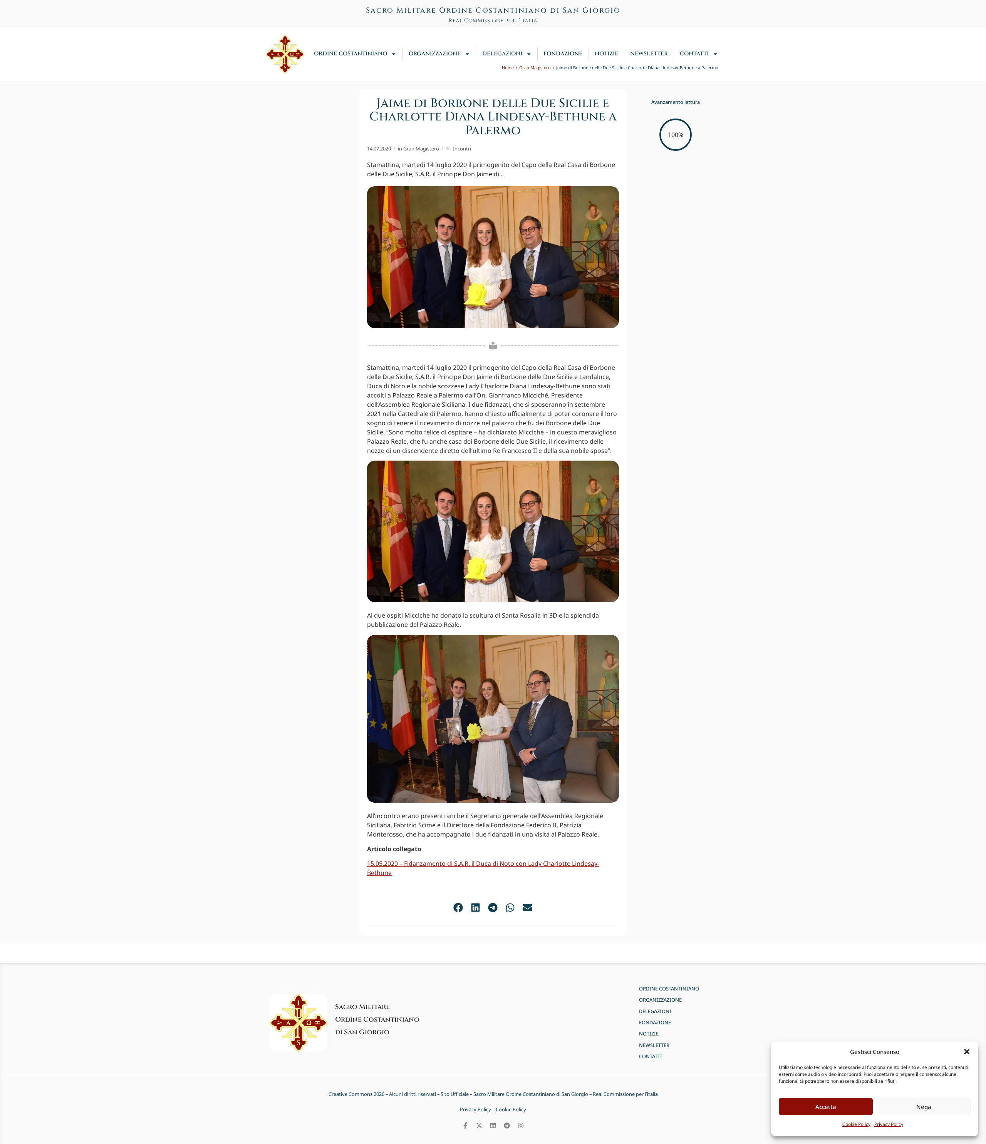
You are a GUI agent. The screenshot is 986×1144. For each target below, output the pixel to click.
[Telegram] (507, 1125)
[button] (967, 1051)
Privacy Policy (888, 1124)
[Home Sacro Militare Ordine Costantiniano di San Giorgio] (285, 54)
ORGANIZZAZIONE (435, 53)
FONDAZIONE (562, 53)
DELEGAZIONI (502, 53)
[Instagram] (521, 1125)
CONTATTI (694, 53)
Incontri (462, 148)
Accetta (825, 1107)
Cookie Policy (856, 1124)
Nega (923, 1107)
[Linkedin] (493, 1125)
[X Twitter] (479, 1125)
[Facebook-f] (465, 1125)
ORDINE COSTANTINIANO (350, 53)
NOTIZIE (606, 53)
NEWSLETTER (649, 53)
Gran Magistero (421, 148)
